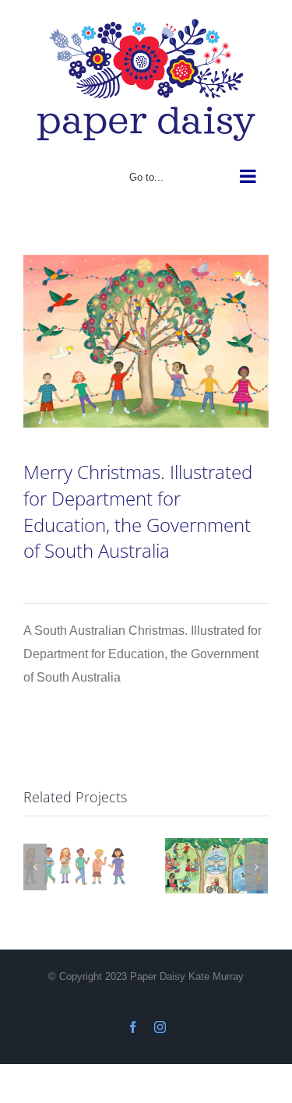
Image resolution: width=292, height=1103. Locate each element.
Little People (74, 862)
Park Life (216, 862)
